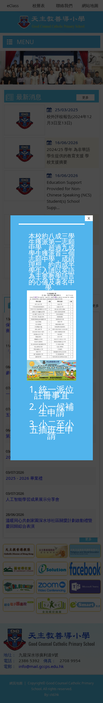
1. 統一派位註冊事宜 (51, 392)
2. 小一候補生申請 (51, 409)
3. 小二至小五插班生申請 (51, 429)
